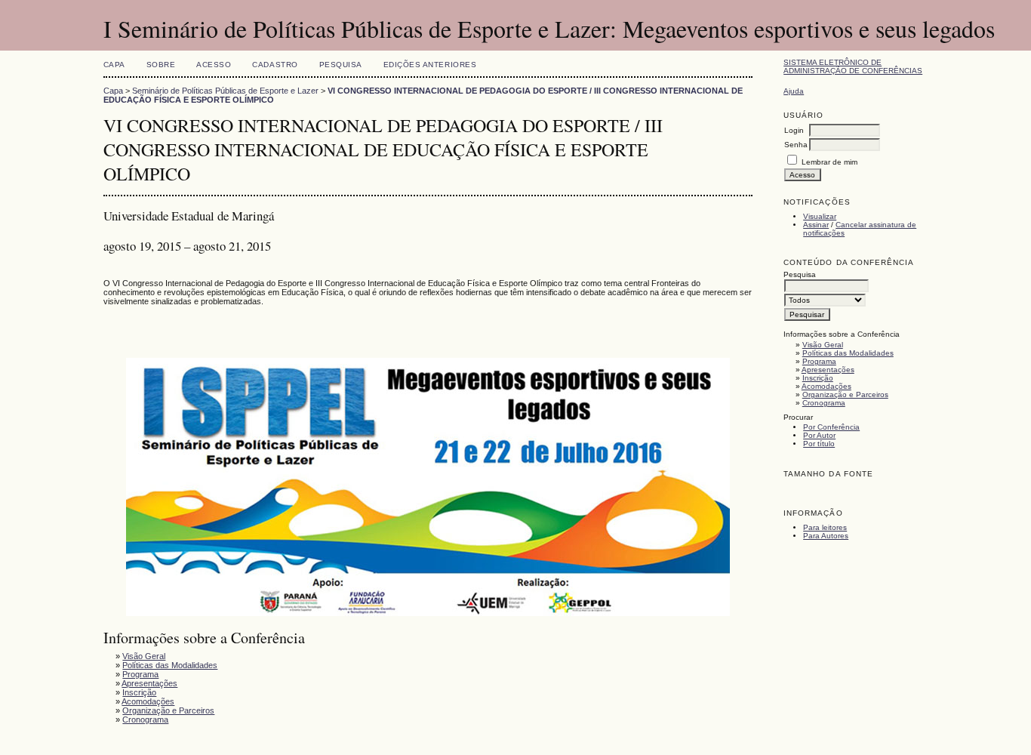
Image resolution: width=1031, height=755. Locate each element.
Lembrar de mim (829, 162)
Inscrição (817, 378)
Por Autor (819, 435)
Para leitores (825, 527)
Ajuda (793, 91)
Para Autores (825, 536)
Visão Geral (822, 345)
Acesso (213, 64)
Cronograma (823, 403)
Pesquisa (340, 64)
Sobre (161, 64)
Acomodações (826, 386)
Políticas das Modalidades (848, 353)
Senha (796, 144)
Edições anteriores (429, 64)
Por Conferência (831, 427)
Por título (819, 443)
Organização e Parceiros (845, 394)
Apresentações (828, 369)
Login (794, 130)
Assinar (816, 224)
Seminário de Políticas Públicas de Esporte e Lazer (225, 90)
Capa (114, 64)
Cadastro (274, 64)
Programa (819, 361)
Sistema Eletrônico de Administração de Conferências (852, 66)
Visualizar (819, 216)
